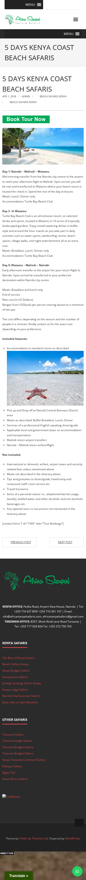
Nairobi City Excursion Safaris (21, 696)
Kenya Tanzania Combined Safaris (24, 760)
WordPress (72, 838)
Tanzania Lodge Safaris (17, 741)
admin (26, 96)
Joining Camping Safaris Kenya (21, 683)
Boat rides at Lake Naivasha (20, 702)
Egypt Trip (8, 772)
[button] (30, 4)
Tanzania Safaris (13, 734)
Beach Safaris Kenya (53, 96)
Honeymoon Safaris (15, 677)
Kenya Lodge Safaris (15, 690)
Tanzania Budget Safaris (17, 747)
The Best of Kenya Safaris (18, 658)
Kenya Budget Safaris (16, 670)
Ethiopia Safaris (12, 766)
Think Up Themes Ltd (33, 838)
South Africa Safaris (15, 779)
